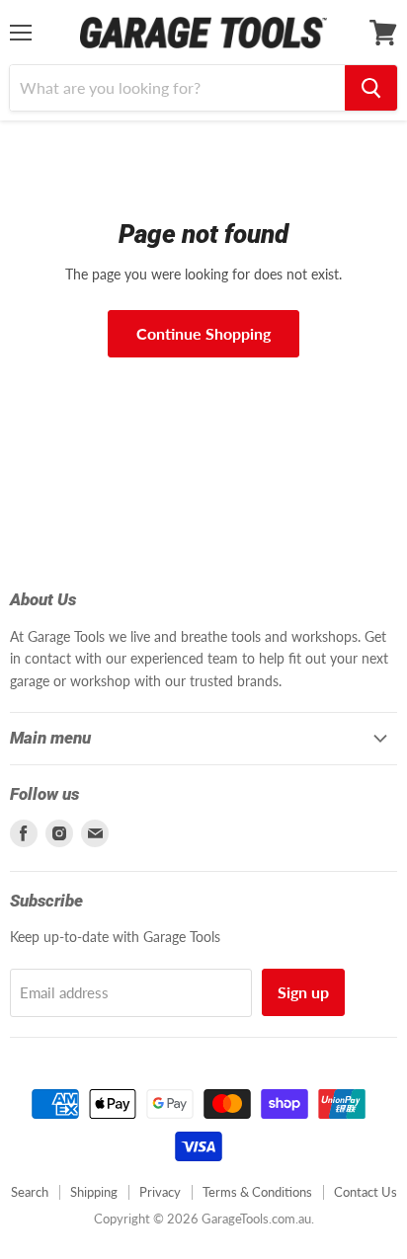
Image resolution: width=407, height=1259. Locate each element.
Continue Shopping (203, 333)
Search (29, 1192)
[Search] (371, 88)
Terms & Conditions (257, 1192)
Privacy (160, 1192)
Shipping (94, 1192)
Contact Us (365, 1192)
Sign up (303, 992)
